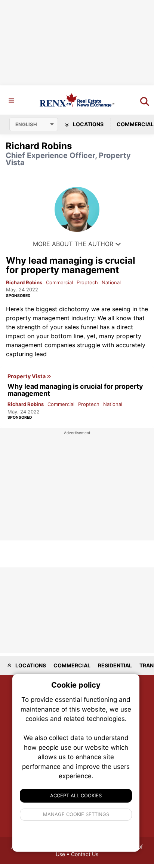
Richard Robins (24, 282)
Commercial (59, 282)
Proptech (87, 282)
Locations (88, 124)
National (111, 282)
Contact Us (84, 854)
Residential (115, 665)
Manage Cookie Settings (76, 814)
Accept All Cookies (76, 795)
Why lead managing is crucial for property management (70, 265)
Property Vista (27, 376)
